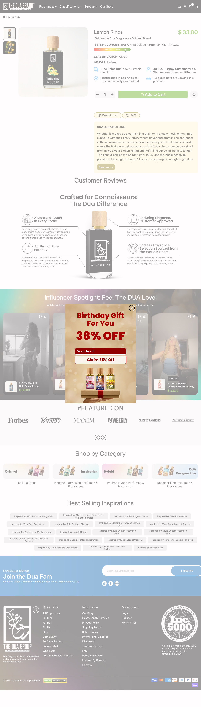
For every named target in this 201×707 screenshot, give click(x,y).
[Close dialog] (132, 308)
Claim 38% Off (100, 359)
